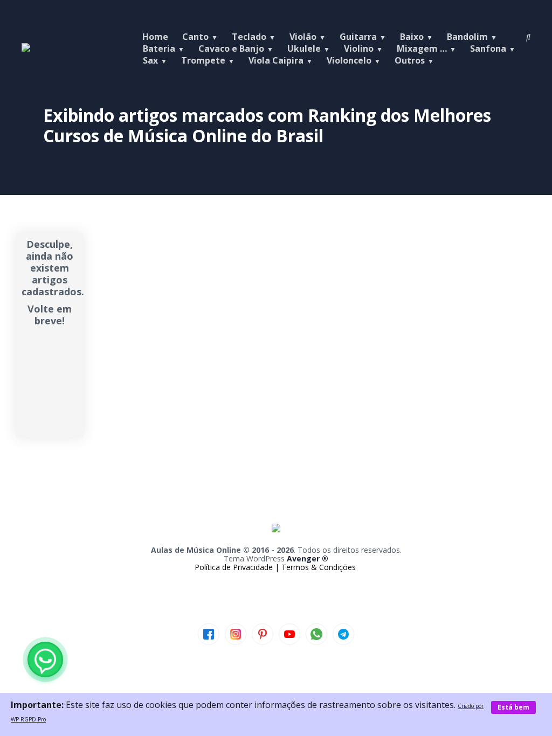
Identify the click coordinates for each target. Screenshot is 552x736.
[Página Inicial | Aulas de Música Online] (26, 48)
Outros (410, 60)
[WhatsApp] (45, 659)
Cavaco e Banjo (231, 48)
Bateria (159, 48)
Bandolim (467, 37)
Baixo (412, 37)
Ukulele (304, 48)
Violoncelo (349, 60)
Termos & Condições (318, 567)
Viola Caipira (276, 60)
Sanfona (488, 48)
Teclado (249, 37)
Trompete (203, 60)
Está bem (513, 707)
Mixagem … (422, 48)
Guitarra (358, 37)
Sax (150, 60)
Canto (195, 37)
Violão (302, 37)
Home (155, 37)
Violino (359, 48)
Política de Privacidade (235, 567)
